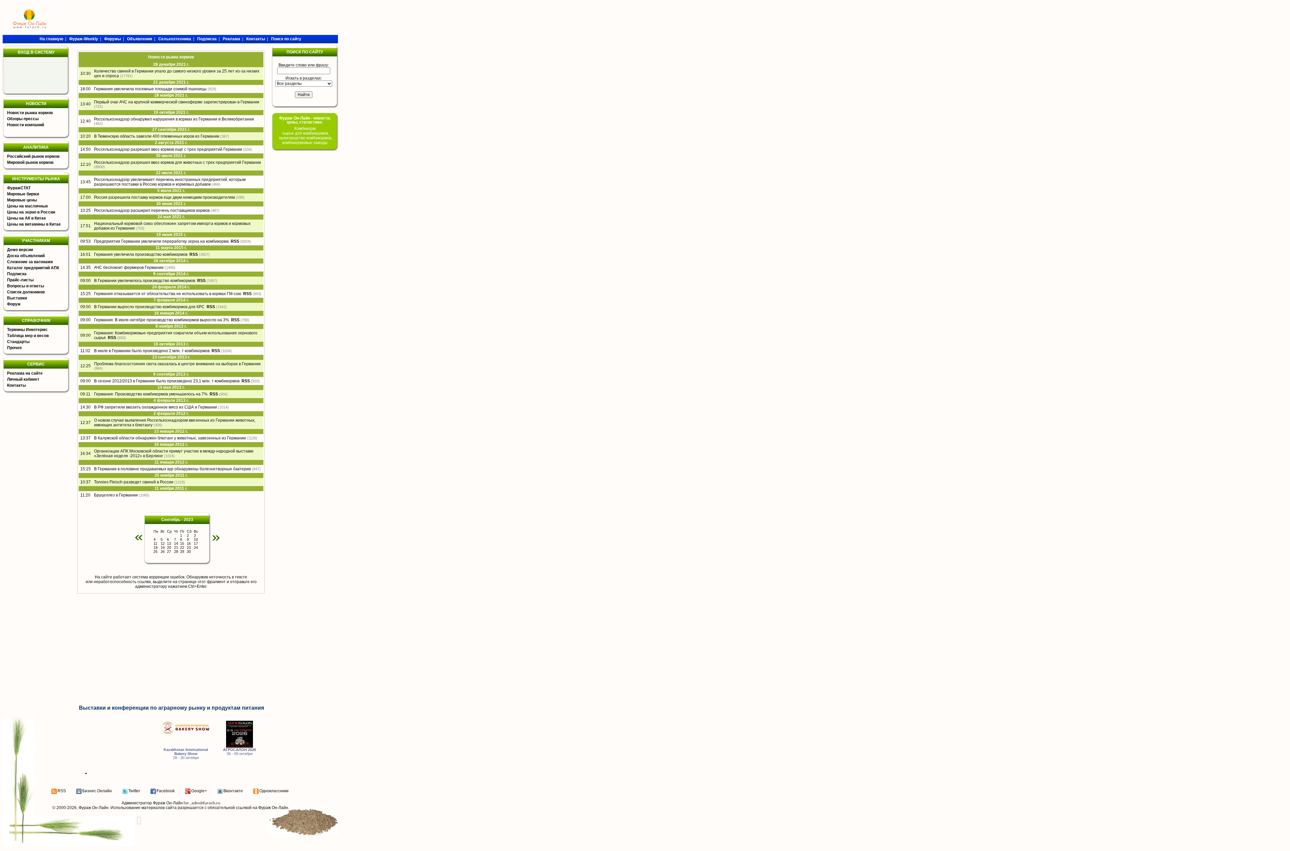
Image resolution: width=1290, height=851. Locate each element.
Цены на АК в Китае (26, 218)
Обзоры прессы (23, 118)
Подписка (17, 274)
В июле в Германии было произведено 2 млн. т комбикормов (152, 350)
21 (176, 548)
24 (196, 548)
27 (169, 552)
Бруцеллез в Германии (116, 495)
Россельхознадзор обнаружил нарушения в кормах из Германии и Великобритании (174, 119)
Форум (13, 304)
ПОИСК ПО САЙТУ (305, 52)
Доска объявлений (26, 255)
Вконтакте (233, 791)
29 (182, 552)
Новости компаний (25, 125)
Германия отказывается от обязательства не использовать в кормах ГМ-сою (167, 293)
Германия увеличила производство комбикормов (140, 254)
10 (196, 539)
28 (176, 552)
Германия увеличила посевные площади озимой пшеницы (150, 89)
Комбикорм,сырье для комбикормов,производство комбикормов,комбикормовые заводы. (305, 135)
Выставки (17, 298)
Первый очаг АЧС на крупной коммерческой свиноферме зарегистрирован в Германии (176, 102)
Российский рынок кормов (33, 156)
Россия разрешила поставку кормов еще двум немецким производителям (164, 197)
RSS (61, 791)
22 (182, 548)
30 (189, 552)
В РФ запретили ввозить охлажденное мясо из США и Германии (155, 407)
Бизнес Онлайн (97, 791)
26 (163, 552)
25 (156, 552)
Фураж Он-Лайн (94, 807)
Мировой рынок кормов (30, 162)
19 (163, 548)
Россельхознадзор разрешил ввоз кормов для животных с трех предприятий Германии (177, 162)
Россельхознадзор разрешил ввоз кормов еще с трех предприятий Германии (168, 149)
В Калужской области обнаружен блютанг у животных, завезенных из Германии (170, 438)
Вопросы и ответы (25, 286)
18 (156, 548)
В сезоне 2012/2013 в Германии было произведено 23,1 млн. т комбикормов (167, 381)
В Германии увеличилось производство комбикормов (144, 280)
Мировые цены (22, 200)
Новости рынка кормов (30, 112)
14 (176, 543)
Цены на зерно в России (31, 212)
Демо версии (20, 249)
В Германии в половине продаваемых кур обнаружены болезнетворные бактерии (172, 469)
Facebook (166, 791)
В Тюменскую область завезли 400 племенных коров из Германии (156, 136)
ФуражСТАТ (19, 188)
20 (169, 548)
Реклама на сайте (25, 373)
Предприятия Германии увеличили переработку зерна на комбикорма (161, 241)
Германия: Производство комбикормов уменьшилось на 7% (151, 394)
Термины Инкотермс (27, 329)
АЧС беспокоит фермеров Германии (129, 267)
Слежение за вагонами (30, 261)
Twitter (134, 791)
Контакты (16, 385)
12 (163, 543)
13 (169, 543)
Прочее (14, 347)
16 (189, 543)
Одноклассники (274, 791)
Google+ (199, 791)
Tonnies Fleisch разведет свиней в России (133, 482)
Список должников (26, 292)
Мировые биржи (23, 194)
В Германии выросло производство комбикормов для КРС (149, 306)
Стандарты (18, 341)
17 (196, 543)
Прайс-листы (20, 280)
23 (189, 548)
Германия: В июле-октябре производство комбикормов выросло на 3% (161, 320)
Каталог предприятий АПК (33, 268)
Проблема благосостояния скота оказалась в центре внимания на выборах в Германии (177, 364)
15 (182, 543)
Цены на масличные (27, 206)
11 (155, 543)
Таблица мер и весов (28, 335)
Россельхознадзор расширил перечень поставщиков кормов (152, 210)
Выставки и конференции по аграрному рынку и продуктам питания (171, 708)
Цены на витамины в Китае (34, 224)
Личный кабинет (23, 379)
